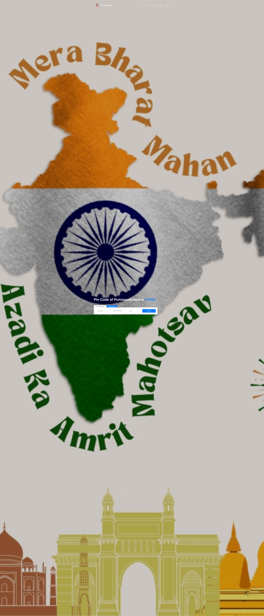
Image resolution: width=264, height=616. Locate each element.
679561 (150, 299)
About (154, 5)
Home (144, 5)
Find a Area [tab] (112, 306)
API (149, 5)
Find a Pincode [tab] (100, 306)
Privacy (160, 5)
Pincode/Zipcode (106, 5)
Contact (167, 5)
